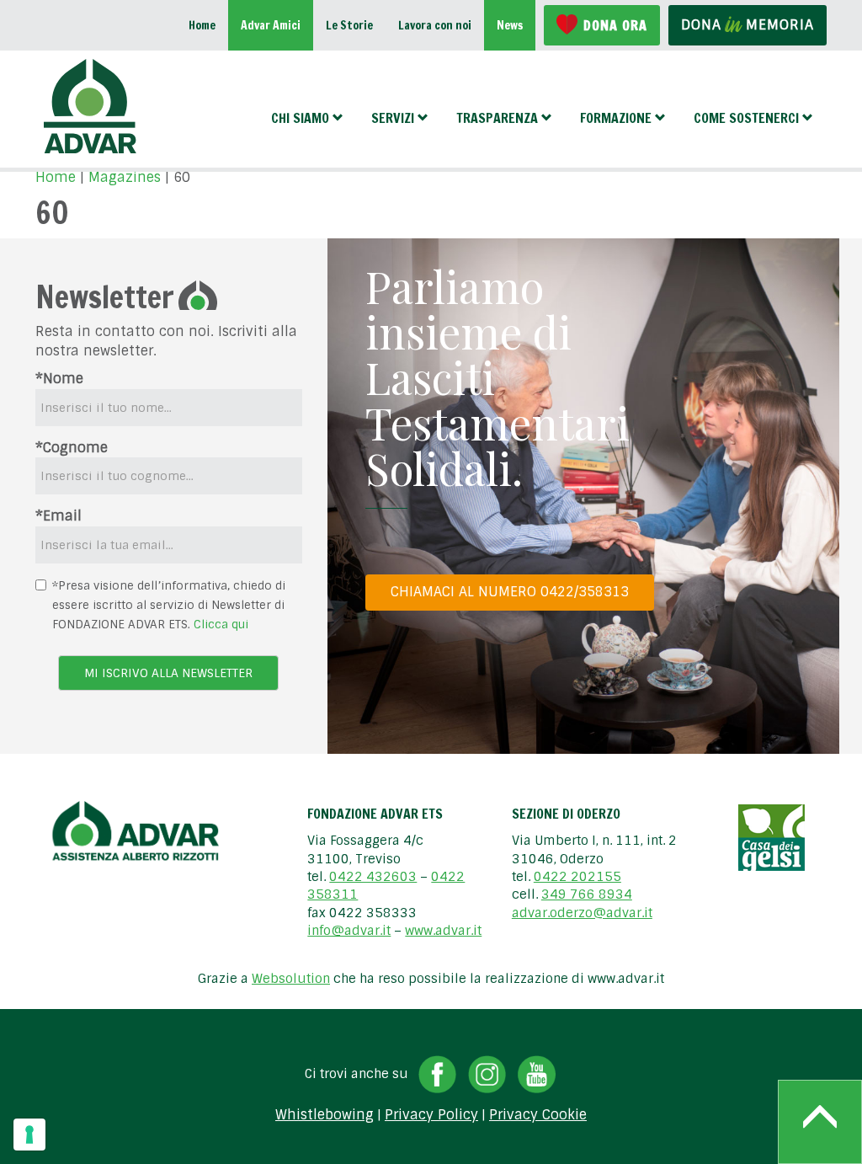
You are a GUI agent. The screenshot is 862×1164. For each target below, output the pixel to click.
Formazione (616, 118)
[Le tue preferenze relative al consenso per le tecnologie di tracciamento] (29, 1135)
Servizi (392, 118)
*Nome (59, 378)
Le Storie (349, 25)
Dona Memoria (747, 25)
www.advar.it (443, 930)
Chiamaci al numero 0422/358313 (510, 592)
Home (202, 25)
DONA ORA (615, 25)
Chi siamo (300, 118)
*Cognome (71, 448)
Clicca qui (221, 624)
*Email (58, 516)
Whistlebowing (324, 1115)
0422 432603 (373, 876)
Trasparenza (497, 118)
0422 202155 (577, 876)
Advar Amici (271, 25)
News (510, 25)
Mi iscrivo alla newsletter (168, 673)
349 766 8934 (586, 894)
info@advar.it (349, 930)
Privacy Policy (431, 1115)
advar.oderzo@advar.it (582, 913)
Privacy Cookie (538, 1115)
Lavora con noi (434, 25)
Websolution (291, 978)
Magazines (124, 177)
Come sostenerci (746, 118)
